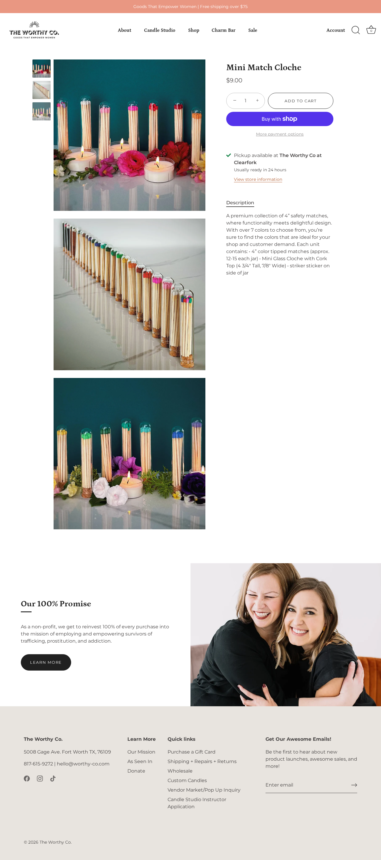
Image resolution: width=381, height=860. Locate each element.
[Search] (355, 30)
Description (240, 202)
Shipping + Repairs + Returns (202, 761)
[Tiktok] (53, 778)
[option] (41, 69)
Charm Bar (223, 30)
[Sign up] (354, 785)
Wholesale (180, 771)
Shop (193, 30)
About (124, 30)
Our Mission (141, 752)
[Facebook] (27, 778)
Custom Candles (187, 780)
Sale (252, 30)
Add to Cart (301, 100)
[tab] (243, 202)
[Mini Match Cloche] (41, 68)
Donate (136, 771)
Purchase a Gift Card (192, 752)
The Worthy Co (55, 842)
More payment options (280, 134)
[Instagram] (40, 778)
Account (336, 30)
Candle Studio (159, 30)
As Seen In (139, 761)
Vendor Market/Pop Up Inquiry (204, 790)
